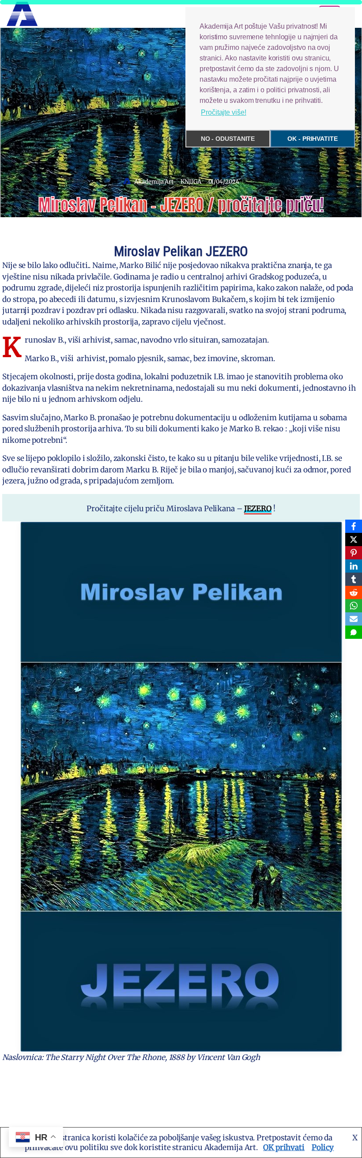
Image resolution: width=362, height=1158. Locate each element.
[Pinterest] (353, 552)
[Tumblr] (353, 579)
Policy (323, 1147)
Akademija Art (153, 181)
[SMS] (353, 632)
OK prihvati (284, 1147)
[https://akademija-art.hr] (22, 14)
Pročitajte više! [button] (223, 112)
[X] (353, 539)
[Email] (353, 619)
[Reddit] (353, 592)
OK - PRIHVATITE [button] (312, 138)
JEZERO (258, 508)
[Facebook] (353, 526)
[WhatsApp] (353, 605)
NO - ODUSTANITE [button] (228, 138)
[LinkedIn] (353, 566)
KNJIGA (191, 181)
